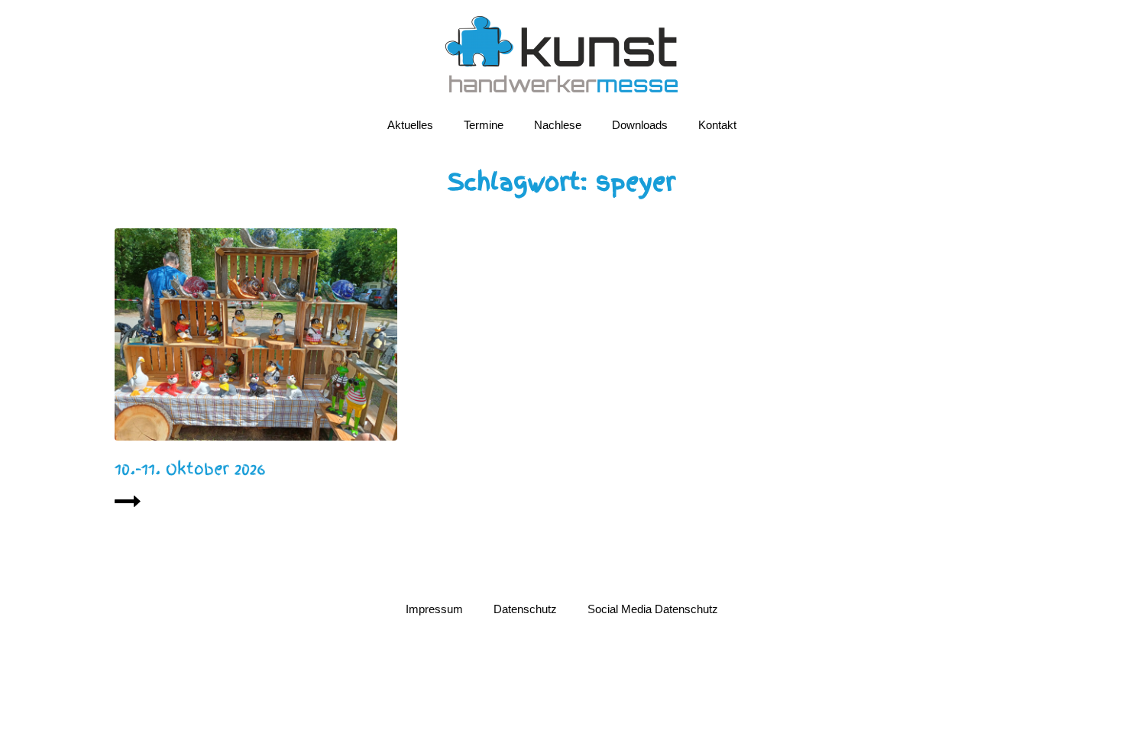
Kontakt (717, 124)
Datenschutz (525, 608)
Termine (483, 124)
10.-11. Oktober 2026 (190, 468)
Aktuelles (410, 124)
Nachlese (557, 124)
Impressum (434, 608)
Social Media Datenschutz (652, 608)
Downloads (640, 124)
